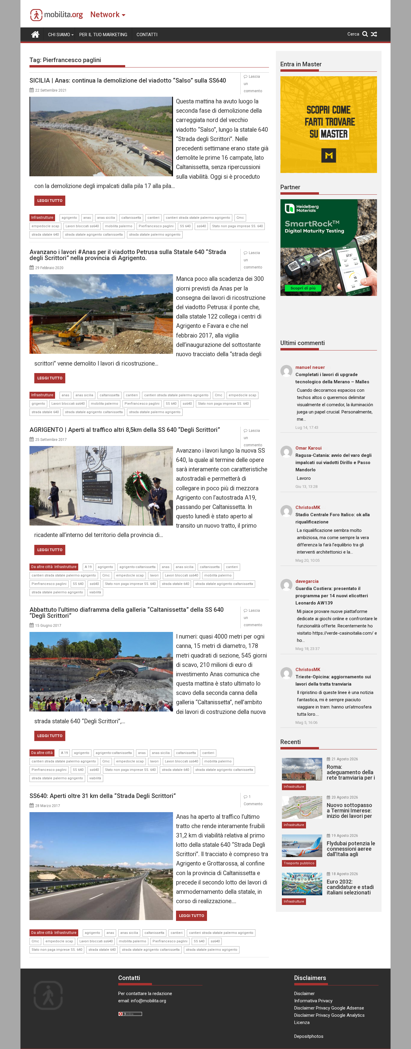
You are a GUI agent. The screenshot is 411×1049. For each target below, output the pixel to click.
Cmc (240, 218)
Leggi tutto (49, 200)
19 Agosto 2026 (345, 836)
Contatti (147, 34)
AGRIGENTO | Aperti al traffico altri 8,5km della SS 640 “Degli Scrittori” (124, 429)
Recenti (290, 742)
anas (87, 218)
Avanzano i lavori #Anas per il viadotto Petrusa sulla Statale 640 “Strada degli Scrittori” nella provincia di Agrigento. (127, 255)
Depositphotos (308, 1036)
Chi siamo (59, 34)
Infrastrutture (42, 217)
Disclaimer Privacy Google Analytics (329, 1015)
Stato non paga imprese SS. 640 (237, 226)
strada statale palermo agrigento (155, 235)
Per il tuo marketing (103, 34)
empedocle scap (45, 226)
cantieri (153, 218)
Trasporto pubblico (299, 863)
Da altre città (42, 567)
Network (104, 14)
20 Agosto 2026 (345, 797)
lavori (154, 575)
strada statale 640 (45, 235)
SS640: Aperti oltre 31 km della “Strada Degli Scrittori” (102, 795)
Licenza (302, 1022)
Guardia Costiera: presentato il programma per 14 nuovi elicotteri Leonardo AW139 (331, 596)
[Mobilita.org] (35, 34)
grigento (38, 404)
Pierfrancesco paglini (156, 226)
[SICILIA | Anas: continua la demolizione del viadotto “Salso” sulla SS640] (101, 100)
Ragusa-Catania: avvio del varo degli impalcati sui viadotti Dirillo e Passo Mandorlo (333, 463)
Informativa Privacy (313, 1000)
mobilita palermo (118, 226)
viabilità (95, 592)
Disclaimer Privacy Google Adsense (329, 1008)
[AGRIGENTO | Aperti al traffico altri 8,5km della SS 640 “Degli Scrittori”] (101, 449)
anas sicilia (106, 218)
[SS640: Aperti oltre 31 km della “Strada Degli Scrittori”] (101, 815)
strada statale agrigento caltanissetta (94, 235)
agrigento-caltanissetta (137, 567)
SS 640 (185, 226)
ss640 (201, 226)
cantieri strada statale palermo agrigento (198, 218)
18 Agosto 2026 (345, 874)
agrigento (69, 218)
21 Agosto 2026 (345, 759)
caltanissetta (131, 218)
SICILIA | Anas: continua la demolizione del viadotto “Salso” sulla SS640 (127, 80)
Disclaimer (304, 993)
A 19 (88, 567)
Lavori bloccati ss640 (82, 226)
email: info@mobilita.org (142, 1000)
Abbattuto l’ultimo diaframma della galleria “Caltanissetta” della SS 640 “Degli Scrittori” (126, 612)
